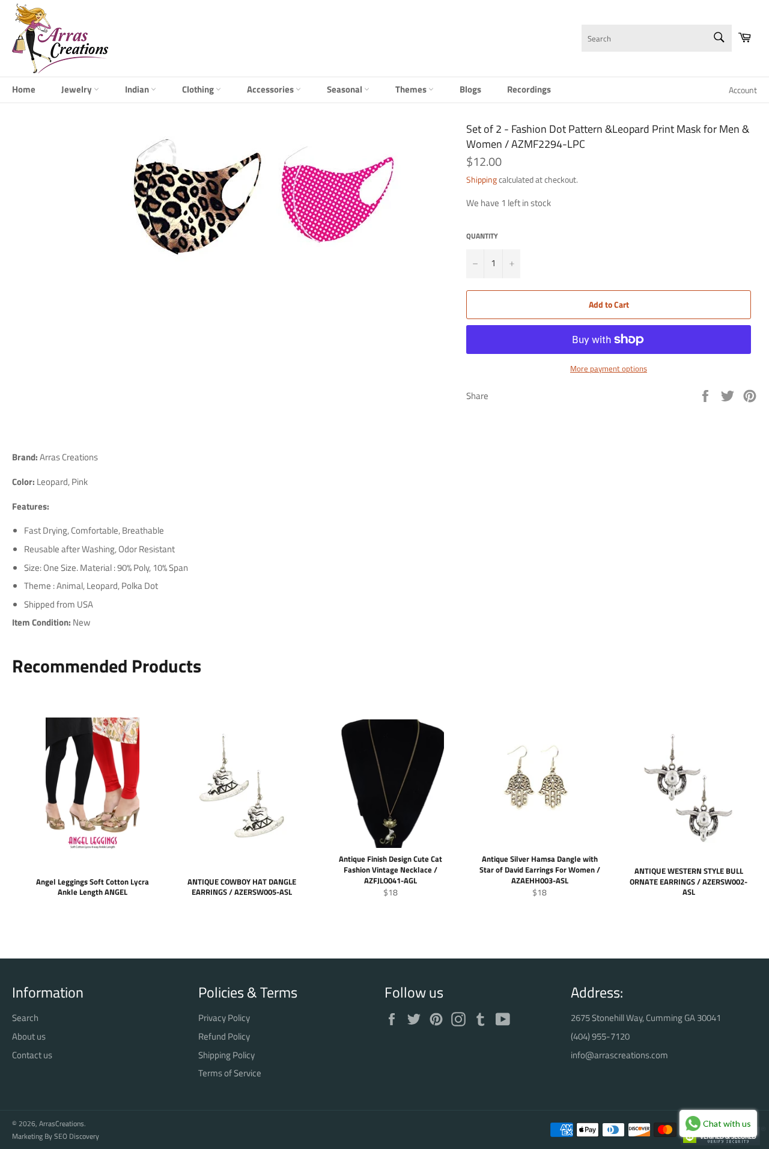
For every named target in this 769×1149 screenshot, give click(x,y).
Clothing (199, 89)
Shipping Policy (226, 1055)
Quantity (482, 236)
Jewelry (77, 89)
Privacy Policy (224, 1018)
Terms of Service (229, 1073)
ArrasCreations (61, 1123)
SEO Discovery (76, 1136)
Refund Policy (224, 1036)
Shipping (481, 179)
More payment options (608, 369)
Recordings (529, 89)
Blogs (470, 89)
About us (29, 1036)
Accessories (271, 89)
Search (25, 1018)
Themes (411, 89)
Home (23, 89)
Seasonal (345, 89)
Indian (138, 89)
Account (743, 90)
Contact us (32, 1055)
